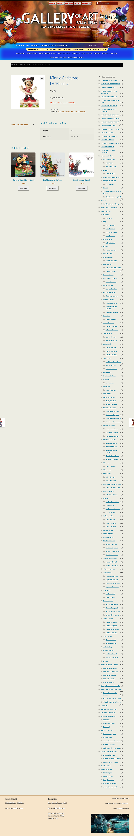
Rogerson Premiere (112, 580)
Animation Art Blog (47, 45)
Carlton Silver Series (112, 629)
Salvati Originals (111, 351)
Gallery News (35, 45)
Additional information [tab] (19, 125)
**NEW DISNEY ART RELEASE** (110, 84)
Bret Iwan (106, 246)
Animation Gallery (32, 53)
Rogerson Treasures (112, 587)
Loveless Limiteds (111, 562)
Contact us (69, 3)
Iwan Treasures (111, 250)
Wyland (105, 661)
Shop (18, 45)
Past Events (25, 45)
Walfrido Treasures (112, 657)
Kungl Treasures (111, 466)
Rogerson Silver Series (113, 583)
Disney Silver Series (64, 53)
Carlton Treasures (111, 633)
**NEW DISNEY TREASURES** (110, 122)
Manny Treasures (111, 404)
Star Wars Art (110, 184)
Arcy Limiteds (110, 225)
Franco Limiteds (111, 337)
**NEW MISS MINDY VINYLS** (110, 136)
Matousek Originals (112, 608)
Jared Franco (107, 333)
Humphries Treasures (113, 422)
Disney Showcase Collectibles (110, 686)
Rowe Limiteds (108, 530)
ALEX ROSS (109, 163)
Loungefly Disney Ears (110, 672)
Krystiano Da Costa (109, 376)
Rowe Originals (108, 534)
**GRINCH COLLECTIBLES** (109, 80)
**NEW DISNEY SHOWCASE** (110, 115)
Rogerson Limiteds (112, 576)
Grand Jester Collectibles (109, 709)
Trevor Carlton (108, 618)
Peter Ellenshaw (108, 491)
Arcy (104, 222)
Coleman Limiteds (111, 326)
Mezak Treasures (111, 643)
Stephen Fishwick (109, 541)
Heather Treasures (112, 312)
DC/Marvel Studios (109, 159)
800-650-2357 (71, 49)
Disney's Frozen (108, 275)
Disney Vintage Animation (111, 177)
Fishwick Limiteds (111, 544)
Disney (105, 170)
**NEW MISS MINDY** (107, 140)
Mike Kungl (106, 463)
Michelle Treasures (112, 459)
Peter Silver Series (111, 495)
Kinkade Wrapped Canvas (111, 759)
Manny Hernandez (109, 397)
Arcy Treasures (110, 236)
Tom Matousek (108, 601)
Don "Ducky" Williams (110, 278)
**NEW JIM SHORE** (25, 64)
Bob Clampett (107, 773)
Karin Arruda (107, 372)
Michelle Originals (111, 447)
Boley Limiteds (110, 243)
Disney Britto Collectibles (109, 207)
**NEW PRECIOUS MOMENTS (109, 53)
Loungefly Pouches (109, 675)
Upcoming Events (61, 45)
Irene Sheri (106, 316)
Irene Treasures (111, 319)
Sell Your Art (86, 3)
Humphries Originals (112, 415)
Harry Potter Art (108, 780)
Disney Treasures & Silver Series (111, 689)
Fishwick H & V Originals (113, 197)
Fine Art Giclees (108, 776)
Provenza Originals (112, 432)
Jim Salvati (107, 344)
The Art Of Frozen (109, 569)
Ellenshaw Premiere (112, 296)
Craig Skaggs (107, 737)
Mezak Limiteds (111, 640)
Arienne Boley (107, 239)
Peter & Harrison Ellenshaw (112, 484)
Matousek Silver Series (113, 611)
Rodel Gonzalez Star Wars (111, 748)
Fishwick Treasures (112, 555)
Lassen (105, 188)
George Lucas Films (109, 181)
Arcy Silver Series (111, 232)
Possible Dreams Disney (111, 204)
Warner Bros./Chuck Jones (58, 57)
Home (15, 64)
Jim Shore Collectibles (78, 112)
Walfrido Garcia (108, 650)
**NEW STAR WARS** (107, 147)
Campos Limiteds (111, 289)
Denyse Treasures (111, 271)
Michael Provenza (109, 425)
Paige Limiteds (110, 477)
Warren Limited (111, 365)
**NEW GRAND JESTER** (108, 125)
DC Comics (106, 720)
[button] (42, 78)
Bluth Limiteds (110, 594)
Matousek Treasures (112, 615)
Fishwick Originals (112, 548)
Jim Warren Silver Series (113, 362)
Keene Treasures (111, 390)
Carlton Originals (111, 626)
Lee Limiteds (110, 383)
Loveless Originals (112, 565)
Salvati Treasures (111, 355)
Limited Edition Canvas (110, 762)
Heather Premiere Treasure (111, 308)
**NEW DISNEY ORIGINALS (109, 106)
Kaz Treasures (110, 512)
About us (52, 3)
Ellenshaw (104, 706)
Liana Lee (106, 379)
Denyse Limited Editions (113, 268)
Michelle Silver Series (112, 456)
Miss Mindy (106, 727)
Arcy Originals (110, 229)
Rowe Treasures (108, 537)
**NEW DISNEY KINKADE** (109, 97)
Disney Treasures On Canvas (48, 53)
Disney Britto (76, 53)
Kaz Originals (110, 505)
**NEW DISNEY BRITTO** (108, 87)
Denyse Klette (107, 264)
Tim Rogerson (107, 572)
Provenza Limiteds (112, 429)
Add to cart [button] (52, 188)
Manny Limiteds (111, 401)
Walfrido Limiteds (111, 654)
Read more (23, 188)
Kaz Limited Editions (112, 502)
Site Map (77, 3)
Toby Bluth (106, 590)
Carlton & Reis (108, 253)
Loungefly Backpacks (110, 668)
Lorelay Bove (107, 394)
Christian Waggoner (109, 734)
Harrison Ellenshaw (109, 292)
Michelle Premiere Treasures (111, 451)
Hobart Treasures (111, 261)
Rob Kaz (105, 498)
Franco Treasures (111, 340)
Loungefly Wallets (109, 682)
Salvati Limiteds (111, 347)
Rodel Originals (111, 523)
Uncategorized (105, 766)
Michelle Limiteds (111, 443)
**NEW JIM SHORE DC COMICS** (111, 129)
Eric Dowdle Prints (109, 755)
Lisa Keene (106, 386)
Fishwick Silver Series (113, 551)
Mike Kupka (107, 470)
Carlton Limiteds (111, 622)
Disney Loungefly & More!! (76, 57)
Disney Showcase (86, 53)
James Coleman (108, 323)
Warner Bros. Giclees (110, 783)
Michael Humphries (109, 408)
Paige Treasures (111, 481)
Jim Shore (96, 53)
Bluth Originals (111, 597)
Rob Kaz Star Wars (109, 744)
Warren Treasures (111, 369)
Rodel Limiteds (110, 519)
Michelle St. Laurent (109, 440)
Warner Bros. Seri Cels (110, 787)
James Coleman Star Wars (111, 741)
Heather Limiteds (111, 303)
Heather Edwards (108, 299)
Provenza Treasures (112, 436)
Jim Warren (107, 358)
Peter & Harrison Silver (113, 488)
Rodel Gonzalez (108, 516)
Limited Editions (111, 166)
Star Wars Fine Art (107, 730)
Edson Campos (108, 285)
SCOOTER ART (110, 174)
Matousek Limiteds (112, 604)
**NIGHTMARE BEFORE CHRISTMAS (108, 151)
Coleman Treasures (112, 330)
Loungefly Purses (109, 679)
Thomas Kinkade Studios (109, 751)
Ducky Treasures (111, 282)
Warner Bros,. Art (106, 769)
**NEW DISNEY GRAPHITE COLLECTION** (109, 92)
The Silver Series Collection (112, 702)
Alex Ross (106, 215)
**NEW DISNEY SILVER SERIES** (110, 118)
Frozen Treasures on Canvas (112, 698)
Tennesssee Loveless (110, 558)
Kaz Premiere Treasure (113, 509)
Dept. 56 (103, 200)
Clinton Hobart (108, 257)
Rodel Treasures (111, 526)
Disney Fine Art (20, 53)
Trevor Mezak (107, 636)
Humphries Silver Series (113, 418)
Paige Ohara (107, 473)
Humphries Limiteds (112, 411)
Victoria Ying (107, 647)
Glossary (60, 3)
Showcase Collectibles (108, 716)
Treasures (109, 218)
